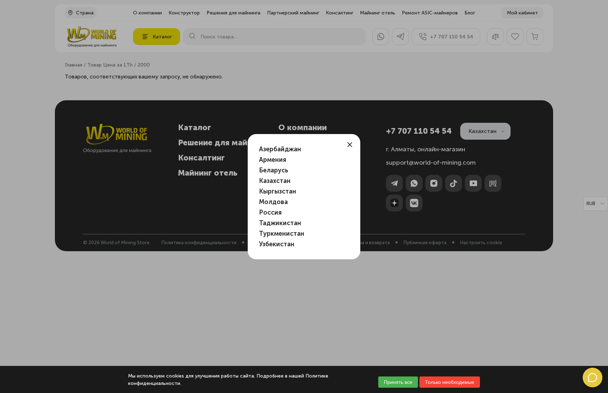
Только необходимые (449, 382)
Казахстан (275, 181)
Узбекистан (276, 244)
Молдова (273, 202)
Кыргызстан (277, 191)
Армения (272, 160)
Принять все (398, 382)
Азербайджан (280, 149)
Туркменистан (281, 233)
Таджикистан (280, 223)
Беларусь (273, 170)
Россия (270, 212)
